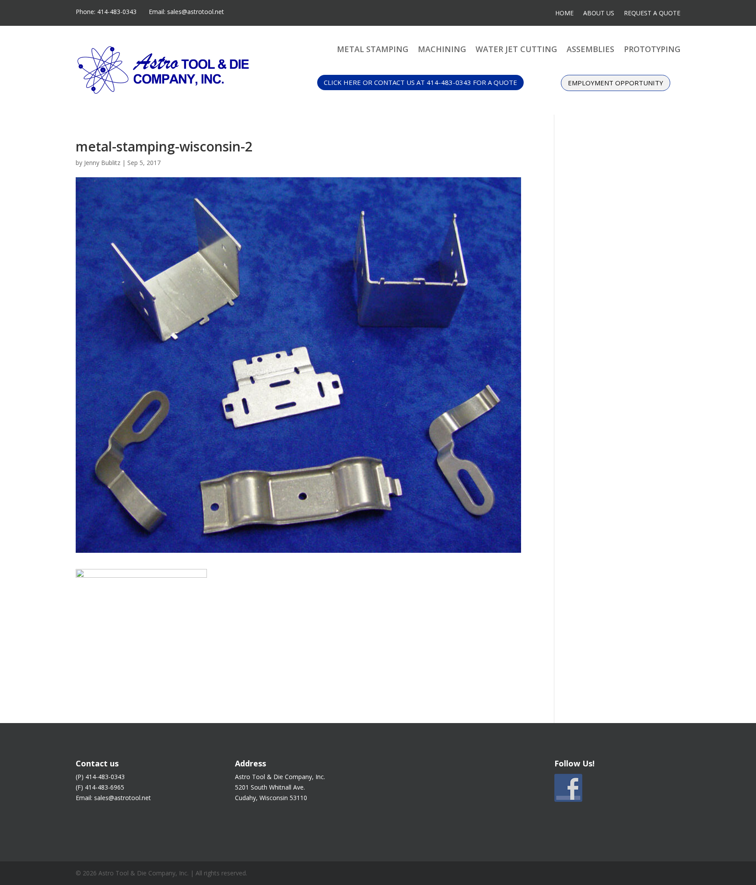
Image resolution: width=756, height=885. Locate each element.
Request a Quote (652, 13)
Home (564, 13)
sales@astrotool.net (195, 11)
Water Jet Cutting (516, 50)
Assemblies (590, 50)
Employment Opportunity (615, 82)
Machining (442, 50)
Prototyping (652, 50)
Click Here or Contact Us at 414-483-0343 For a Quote (420, 82)
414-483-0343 (116, 11)
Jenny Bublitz (102, 162)
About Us (598, 13)
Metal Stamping (372, 50)
